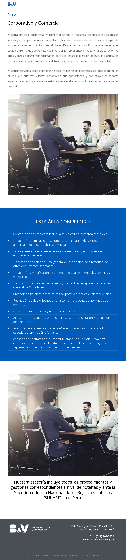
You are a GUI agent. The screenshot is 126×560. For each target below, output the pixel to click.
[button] (116, 4)
